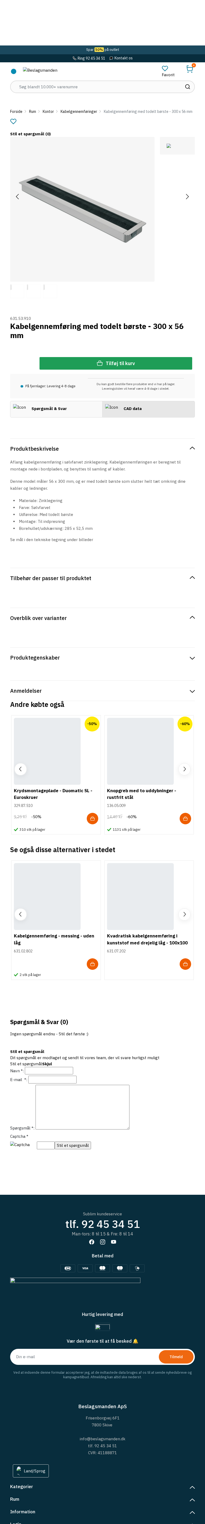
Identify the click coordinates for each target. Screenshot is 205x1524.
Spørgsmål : (22, 1128)
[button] (190, 69)
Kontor (48, 111)
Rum (32, 111)
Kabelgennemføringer (79, 111)
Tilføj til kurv (120, 363)
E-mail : (18, 1079)
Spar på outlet (102, 49)
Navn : (17, 1070)
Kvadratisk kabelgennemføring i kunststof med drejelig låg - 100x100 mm (147, 942)
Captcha (19, 1136)
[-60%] (140, 750)
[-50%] (47, 750)
